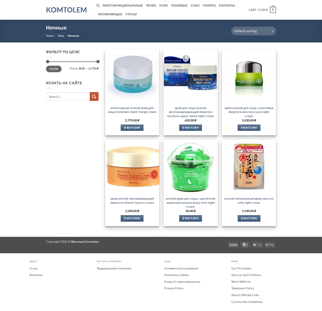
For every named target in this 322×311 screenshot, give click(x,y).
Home (163, 5)
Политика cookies (176, 275)
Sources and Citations (246, 275)
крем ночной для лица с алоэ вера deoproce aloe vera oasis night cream (249, 112)
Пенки (151, 5)
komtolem (66, 9)
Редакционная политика (114, 268)
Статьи (131, 14)
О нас (195, 5)
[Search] (98, 5)
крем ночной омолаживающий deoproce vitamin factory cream (132, 200)
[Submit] (94, 96)
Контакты (227, 5)
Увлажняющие (110, 14)
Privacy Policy (174, 288)
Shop (61, 35)
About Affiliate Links (245, 295)
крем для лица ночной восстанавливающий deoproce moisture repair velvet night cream (190, 112)
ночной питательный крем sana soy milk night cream (249, 200)
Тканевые (179, 5)
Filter (53, 68)
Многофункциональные (123, 5)
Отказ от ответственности (182, 281)
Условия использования (181, 268)
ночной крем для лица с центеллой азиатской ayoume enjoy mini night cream (190, 202)
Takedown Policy (242, 288)
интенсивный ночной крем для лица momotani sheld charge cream (132, 110)
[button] (262, 10)
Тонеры (209, 5)
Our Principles (241, 268)
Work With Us (241, 281)
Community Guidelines (247, 302)
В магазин (132, 127)
